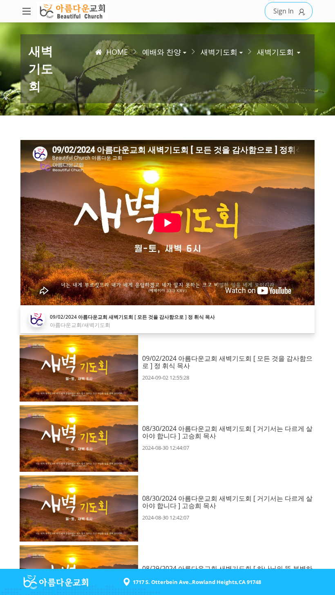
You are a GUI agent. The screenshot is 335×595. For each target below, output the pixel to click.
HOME (117, 52)
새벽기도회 (275, 52)
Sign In (283, 11)
